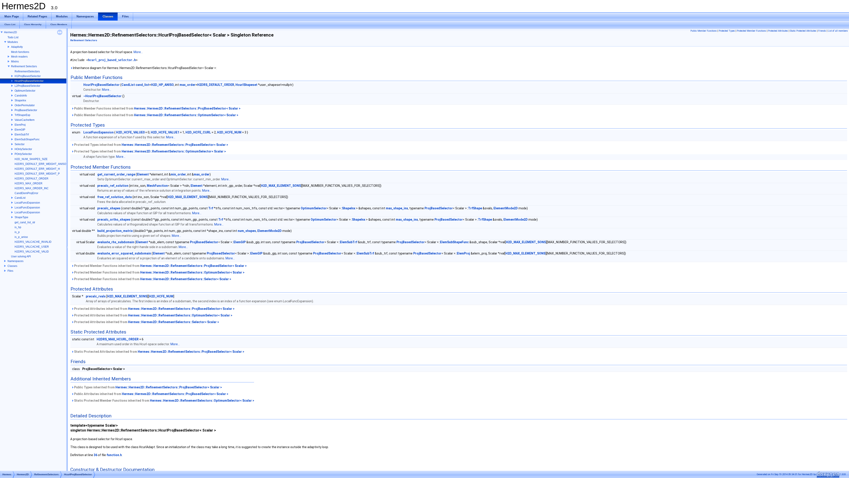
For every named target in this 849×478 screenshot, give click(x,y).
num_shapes (247, 231)
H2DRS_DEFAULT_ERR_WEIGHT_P (37, 173)
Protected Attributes (778, 30)
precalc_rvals (96, 296)
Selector (20, 144)
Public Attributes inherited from (150, 394)
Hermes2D (10, 32)
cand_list (142, 85)
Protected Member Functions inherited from (160, 266)
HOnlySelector (23, 149)
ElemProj (20, 124)
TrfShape (475, 208)
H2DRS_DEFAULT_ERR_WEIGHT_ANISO (40, 164)
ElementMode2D (505, 208)
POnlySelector (23, 154)
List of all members (838, 30)
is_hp (18, 227)
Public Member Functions (703, 30)
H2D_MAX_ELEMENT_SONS (281, 185)
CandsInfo (21, 95)
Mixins (15, 61)
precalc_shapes (108, 208)
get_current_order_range (116, 174)
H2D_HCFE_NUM (229, 132)
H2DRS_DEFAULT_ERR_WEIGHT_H (37, 168)
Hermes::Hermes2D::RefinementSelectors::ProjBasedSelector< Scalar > (187, 108)
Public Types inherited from (147, 387)
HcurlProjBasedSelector (29, 81)
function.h (114, 455)
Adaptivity (17, 46)
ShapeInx (20, 100)
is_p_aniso (21, 237)
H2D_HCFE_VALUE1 (165, 132)
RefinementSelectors (27, 71)
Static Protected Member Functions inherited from (163, 400)
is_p (17, 232)
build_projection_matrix (115, 231)
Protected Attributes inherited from (154, 308)
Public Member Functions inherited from (157, 108)
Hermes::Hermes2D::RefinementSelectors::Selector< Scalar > (185, 279)
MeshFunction (157, 185)
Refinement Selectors (24, 66)
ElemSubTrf (22, 134)
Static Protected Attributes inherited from (158, 351)
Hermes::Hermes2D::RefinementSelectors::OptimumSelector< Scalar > (186, 115)
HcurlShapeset (246, 85)
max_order (187, 85)
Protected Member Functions (751, 30)
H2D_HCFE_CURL (198, 132)
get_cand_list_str (25, 222)
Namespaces (15, 261)
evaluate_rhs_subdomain (115, 242)
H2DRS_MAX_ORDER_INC (32, 188)
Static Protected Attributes (803, 30)
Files (10, 270)
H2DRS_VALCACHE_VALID (32, 251)
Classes (12, 266)
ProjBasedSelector (26, 110)
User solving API (21, 256)
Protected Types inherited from (150, 144)
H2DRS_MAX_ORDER (28, 183)
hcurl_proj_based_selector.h (112, 60)
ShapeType (21, 217)
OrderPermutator (25, 105)
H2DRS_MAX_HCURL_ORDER (118, 339)
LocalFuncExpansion (27, 202)
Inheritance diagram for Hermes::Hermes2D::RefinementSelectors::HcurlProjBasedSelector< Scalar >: (144, 68)
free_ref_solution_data (114, 197)
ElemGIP (20, 129)
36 (95, 455)
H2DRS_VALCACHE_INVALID (33, 241)
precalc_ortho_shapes (113, 219)
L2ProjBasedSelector (27, 85)
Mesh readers (19, 56)
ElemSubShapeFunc (27, 139)
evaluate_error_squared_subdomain (124, 253)
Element (143, 174)
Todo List (13, 37)
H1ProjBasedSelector (28, 76)
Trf (210, 208)
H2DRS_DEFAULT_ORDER (31, 178)
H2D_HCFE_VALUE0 (130, 132)
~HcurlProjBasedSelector (102, 96)
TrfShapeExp (22, 115)
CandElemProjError (26, 193)
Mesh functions (20, 52)
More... (138, 52)
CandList (20, 197)
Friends (822, 30)
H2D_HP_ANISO (162, 85)
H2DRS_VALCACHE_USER (32, 246)
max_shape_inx (397, 208)
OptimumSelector (25, 90)
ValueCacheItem (24, 119)
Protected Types (727, 30)
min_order (178, 174)
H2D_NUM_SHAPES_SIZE (31, 159)
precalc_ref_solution (112, 185)
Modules (13, 42)
